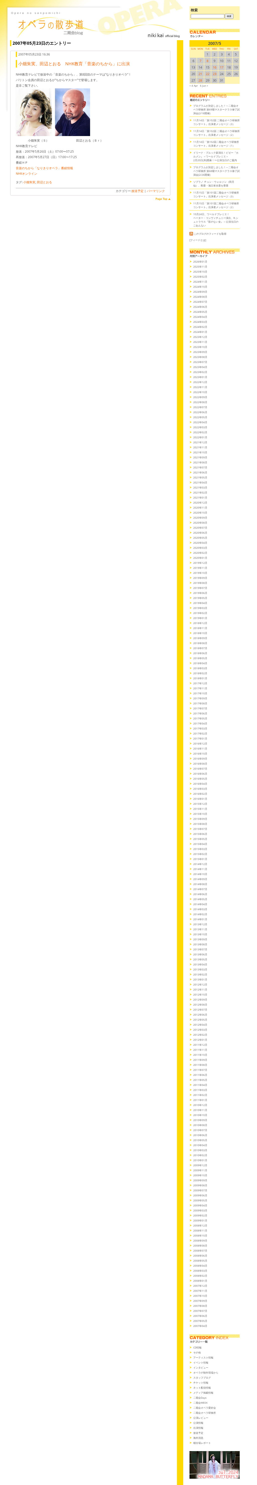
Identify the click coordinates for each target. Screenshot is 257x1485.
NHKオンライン (26, 173)
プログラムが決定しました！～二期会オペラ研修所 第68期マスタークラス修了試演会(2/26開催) (216, 170)
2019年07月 (200, 588)
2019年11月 (200, 568)
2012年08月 (200, 1004)
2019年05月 (200, 598)
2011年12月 (200, 1044)
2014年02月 (200, 914)
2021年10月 (200, 452)
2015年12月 (200, 804)
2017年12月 (200, 683)
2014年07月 (200, 889)
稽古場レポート (202, 1443)
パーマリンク (156, 191)
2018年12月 (200, 623)
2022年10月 (200, 392)
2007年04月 (200, 1326)
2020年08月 (200, 522)
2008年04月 (200, 1265)
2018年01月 (200, 678)
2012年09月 (200, 999)
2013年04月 (200, 964)
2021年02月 (200, 492)
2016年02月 (200, 793)
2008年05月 (200, 1260)
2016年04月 (200, 783)
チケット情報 (200, 1382)
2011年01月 (200, 1100)
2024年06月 (200, 306)
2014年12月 (200, 864)
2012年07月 (200, 1009)
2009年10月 (200, 1175)
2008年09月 (200, 1240)
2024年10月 (200, 286)
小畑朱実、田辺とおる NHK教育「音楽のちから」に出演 (74, 64)
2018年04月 (200, 663)
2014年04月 (200, 904)
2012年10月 (200, 994)
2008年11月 (200, 1230)
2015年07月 (200, 829)
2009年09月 (200, 1180)
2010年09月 (200, 1120)
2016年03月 (200, 788)
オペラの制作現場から (205, 1372)
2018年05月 (200, 658)
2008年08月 (200, 1245)
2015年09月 (200, 819)
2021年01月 (200, 497)
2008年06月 (200, 1255)
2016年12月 (200, 743)
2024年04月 (200, 317)
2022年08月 (200, 402)
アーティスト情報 (203, 1357)
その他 (197, 1352)
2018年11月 (200, 628)
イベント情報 (200, 1362)
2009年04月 (200, 1205)
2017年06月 (200, 713)
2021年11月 (200, 447)
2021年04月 (200, 482)
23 (214, 74)
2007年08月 (200, 1306)
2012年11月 (200, 989)
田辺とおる (44, 182)
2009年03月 (200, 1210)
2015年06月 (200, 834)
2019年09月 (200, 578)
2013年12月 (200, 924)
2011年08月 (200, 1065)
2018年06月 (200, 653)
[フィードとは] (197, 240)
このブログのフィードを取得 (210, 233)
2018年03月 (200, 668)
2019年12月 (200, 563)
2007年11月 (200, 1290)
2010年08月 (200, 1125)
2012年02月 (200, 1034)
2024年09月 (200, 291)
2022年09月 (200, 397)
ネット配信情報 (202, 1387)
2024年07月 (200, 301)
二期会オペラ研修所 (204, 1412)
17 (221, 67)
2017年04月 (200, 723)
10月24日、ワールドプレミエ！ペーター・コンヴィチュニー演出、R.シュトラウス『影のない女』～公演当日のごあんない (215, 219)
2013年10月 (200, 934)
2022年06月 (200, 412)
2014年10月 (200, 874)
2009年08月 (200, 1185)
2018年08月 (200, 643)
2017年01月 (200, 738)
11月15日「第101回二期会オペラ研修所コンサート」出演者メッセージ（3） (216, 194)
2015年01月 (200, 859)
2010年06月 (200, 1135)
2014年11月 (200, 869)
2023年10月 (200, 347)
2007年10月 (200, 1295)
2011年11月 (200, 1049)
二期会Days (200, 1397)
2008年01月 (200, 1280)
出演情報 (198, 1428)
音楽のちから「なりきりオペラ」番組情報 (44, 168)
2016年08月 (200, 763)
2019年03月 (200, 608)
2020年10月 (200, 512)
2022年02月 (200, 432)
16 (214, 67)
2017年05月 (200, 718)
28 (200, 80)
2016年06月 (200, 773)
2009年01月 (200, 1220)
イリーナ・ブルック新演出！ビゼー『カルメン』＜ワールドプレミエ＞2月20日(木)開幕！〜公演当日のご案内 (215, 156)
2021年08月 (200, 462)
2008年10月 (200, 1235)
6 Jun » (204, 85)
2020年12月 (200, 502)
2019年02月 (200, 613)
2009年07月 (200, 1190)
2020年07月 (200, 527)
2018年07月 (200, 648)
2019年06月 (200, 593)
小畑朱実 (29, 182)
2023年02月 (200, 372)
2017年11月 (200, 688)
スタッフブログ (202, 1377)
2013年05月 (200, 959)
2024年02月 (200, 327)
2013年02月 (200, 974)
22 (207, 74)
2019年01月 (200, 618)
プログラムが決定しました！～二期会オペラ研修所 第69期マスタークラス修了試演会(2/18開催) (216, 109)
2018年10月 (200, 633)
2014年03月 (200, 909)
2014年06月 (200, 894)
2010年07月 (200, 1130)
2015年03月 (200, 849)
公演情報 (198, 1423)
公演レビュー (200, 1417)
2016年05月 (200, 778)
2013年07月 (200, 949)
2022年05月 (200, 417)
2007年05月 (200, 1321)
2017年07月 (200, 708)
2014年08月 (200, 884)
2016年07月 (200, 768)
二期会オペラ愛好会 (204, 1407)
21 (200, 74)
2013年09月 (200, 939)
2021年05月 (200, 477)
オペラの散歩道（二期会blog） (95, 24)
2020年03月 (200, 547)
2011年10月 (200, 1055)
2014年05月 (200, 899)
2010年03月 (200, 1150)
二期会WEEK (200, 1402)
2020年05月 (200, 537)
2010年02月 (200, 1155)
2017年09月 (200, 698)
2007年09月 (200, 1301)
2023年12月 (200, 337)
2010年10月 (200, 1115)
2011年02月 (200, 1095)
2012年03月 (200, 1029)
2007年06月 (200, 1316)
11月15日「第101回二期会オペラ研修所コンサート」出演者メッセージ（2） (216, 205)
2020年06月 (200, 532)
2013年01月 (200, 979)
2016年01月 (200, 798)
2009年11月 (200, 1170)
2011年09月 (200, 1060)
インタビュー (200, 1367)
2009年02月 (200, 1215)
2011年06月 (200, 1075)
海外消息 (198, 1438)
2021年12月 (200, 442)
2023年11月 (200, 342)
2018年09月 (200, 638)
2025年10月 (200, 271)
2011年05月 (200, 1080)
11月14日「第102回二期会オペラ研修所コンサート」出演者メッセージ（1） (216, 143)
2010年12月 (200, 1105)
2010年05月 (200, 1140)
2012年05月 (200, 1019)
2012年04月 (200, 1024)
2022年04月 (200, 422)
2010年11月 (200, 1110)
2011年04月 (200, 1085)
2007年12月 (200, 1285)
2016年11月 (200, 748)
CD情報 (197, 1347)
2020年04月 (200, 542)
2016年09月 (200, 758)
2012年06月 (200, 1014)
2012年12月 (200, 984)
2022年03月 (200, 427)
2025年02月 (200, 276)
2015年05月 (200, 839)
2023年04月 (200, 367)
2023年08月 (200, 357)
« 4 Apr (193, 85)
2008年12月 (200, 1225)
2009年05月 (200, 1200)
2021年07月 (200, 467)
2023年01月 (200, 377)
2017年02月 (200, 733)
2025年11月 (200, 266)
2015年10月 (200, 814)
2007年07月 (200, 1311)
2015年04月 (200, 844)
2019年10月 (200, 573)
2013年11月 (200, 929)
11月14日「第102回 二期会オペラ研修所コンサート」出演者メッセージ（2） (216, 133)
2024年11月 (200, 281)
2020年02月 (200, 552)
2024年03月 (200, 322)
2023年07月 (200, 362)
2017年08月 (200, 703)
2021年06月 (200, 472)
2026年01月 (200, 261)
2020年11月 (200, 507)
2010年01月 (200, 1160)
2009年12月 (200, 1165)
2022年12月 (200, 382)
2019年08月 (200, 583)
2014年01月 (200, 919)
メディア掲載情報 (203, 1392)
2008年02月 (200, 1275)
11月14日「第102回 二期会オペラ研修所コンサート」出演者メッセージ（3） (216, 122)
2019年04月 (200, 603)
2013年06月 (200, 954)
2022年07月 (200, 407)
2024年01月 (200, 332)
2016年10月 (200, 753)
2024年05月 (200, 312)
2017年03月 (200, 728)
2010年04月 (200, 1145)
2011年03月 (200, 1090)
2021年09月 (200, 457)
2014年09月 (200, 879)
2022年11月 (200, 387)
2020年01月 (200, 558)
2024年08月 (200, 296)
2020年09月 (200, 517)
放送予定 (138, 191)
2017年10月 (200, 693)
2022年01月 (200, 437)
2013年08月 (200, 944)
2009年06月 (200, 1195)
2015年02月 (200, 854)
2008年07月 (200, 1250)
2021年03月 (200, 487)
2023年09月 (200, 352)
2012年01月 (200, 1039)
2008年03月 (200, 1270)
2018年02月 (200, 673)
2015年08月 (200, 824)
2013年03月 (200, 969)
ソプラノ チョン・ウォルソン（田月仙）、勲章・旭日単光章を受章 (213, 183)
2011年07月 (200, 1070)
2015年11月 (200, 809)
